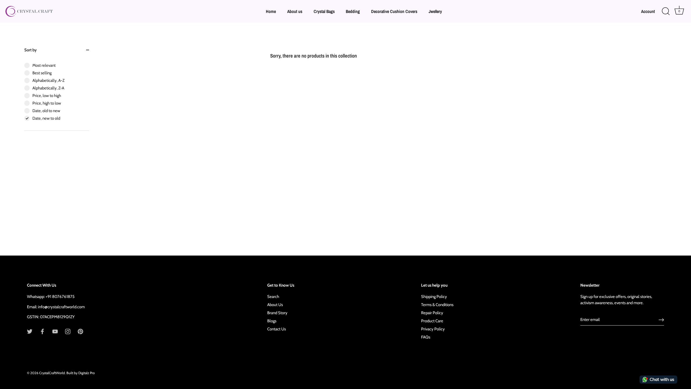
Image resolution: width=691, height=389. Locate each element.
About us (294, 11)
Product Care (432, 320)
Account (648, 11)
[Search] (666, 11)
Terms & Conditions (437, 304)
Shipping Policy (434, 296)
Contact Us (276, 329)
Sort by (30, 50)
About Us (275, 304)
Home (271, 11)
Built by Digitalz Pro (80, 373)
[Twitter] (29, 331)
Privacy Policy (433, 329)
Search (273, 296)
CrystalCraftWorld (52, 373)
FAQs (425, 337)
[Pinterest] (80, 331)
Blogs (271, 320)
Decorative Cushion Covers (394, 11)
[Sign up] (661, 320)
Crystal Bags (324, 11)
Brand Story (277, 312)
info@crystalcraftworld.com (61, 306)
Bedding (353, 11)
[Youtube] (55, 331)
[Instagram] (67, 331)
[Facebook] (42, 331)
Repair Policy (432, 312)
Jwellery (435, 11)
